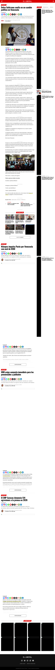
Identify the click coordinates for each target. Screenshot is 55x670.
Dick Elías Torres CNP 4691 (10, 260)
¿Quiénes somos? (23, 663)
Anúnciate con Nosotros (31, 663)
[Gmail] (17, 14)
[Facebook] (2, 14)
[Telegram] (6, 14)
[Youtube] (10, 14)
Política (19, 199)
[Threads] (13, 14)
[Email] (19, 14)
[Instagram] (4, 14)
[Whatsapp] (8, 14)
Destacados (14, 199)
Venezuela (23, 199)
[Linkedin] (21, 14)
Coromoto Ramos (6, 475)
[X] (15, 14)
